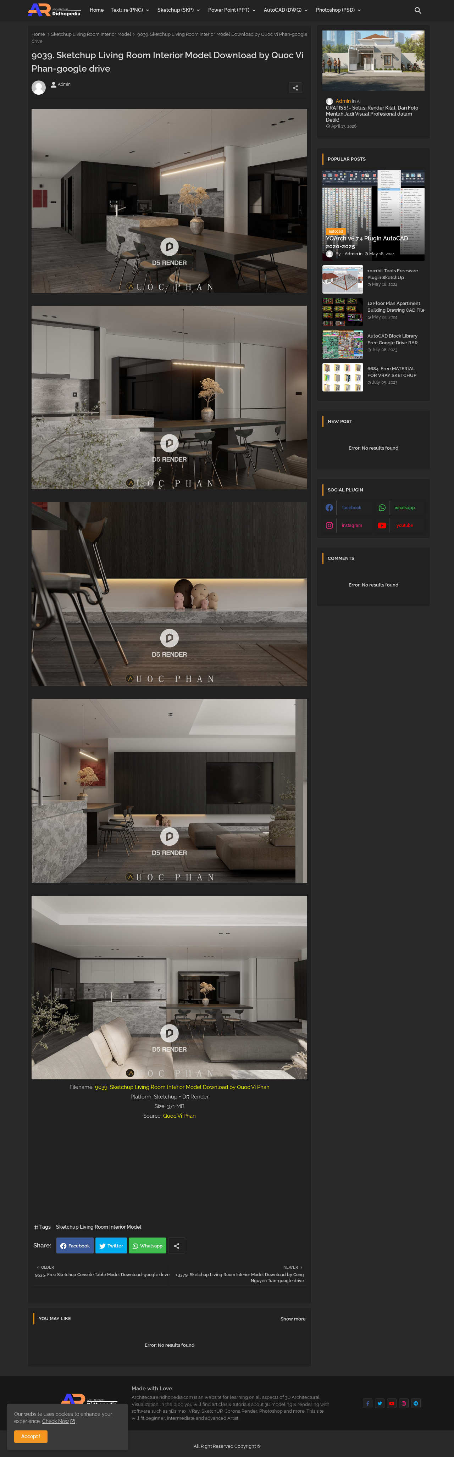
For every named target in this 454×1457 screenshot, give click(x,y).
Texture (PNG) (127, 10)
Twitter (115, 1246)
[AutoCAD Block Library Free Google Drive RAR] (342, 344)
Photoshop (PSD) (335, 10)
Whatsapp (151, 1246)
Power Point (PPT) (228, 10)
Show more (293, 1319)
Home (97, 10)
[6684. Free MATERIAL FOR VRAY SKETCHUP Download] (342, 377)
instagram (352, 525)
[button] (418, 11)
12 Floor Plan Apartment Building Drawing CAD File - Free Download (396, 310)
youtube (405, 525)
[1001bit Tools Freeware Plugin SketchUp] (342, 279)
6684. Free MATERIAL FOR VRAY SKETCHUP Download (391, 375)
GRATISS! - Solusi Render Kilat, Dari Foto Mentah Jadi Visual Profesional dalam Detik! (372, 114)
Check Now (55, 1421)
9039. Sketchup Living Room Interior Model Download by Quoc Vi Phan (182, 1087)
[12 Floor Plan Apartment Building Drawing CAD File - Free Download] (342, 312)
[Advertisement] (170, 1170)
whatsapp (405, 507)
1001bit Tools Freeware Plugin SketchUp (392, 274)
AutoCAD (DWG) (282, 10)
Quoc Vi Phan (179, 1116)
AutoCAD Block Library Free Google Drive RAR (392, 339)
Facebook (79, 1246)
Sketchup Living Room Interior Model (91, 34)
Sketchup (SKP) (175, 10)
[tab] (96, 10)
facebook (351, 507)
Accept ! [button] (30, 1436)
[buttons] (367, 1403)
